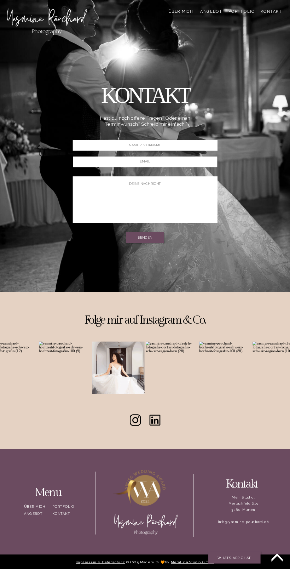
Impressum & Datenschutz (100, 562)
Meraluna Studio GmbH (192, 562)
